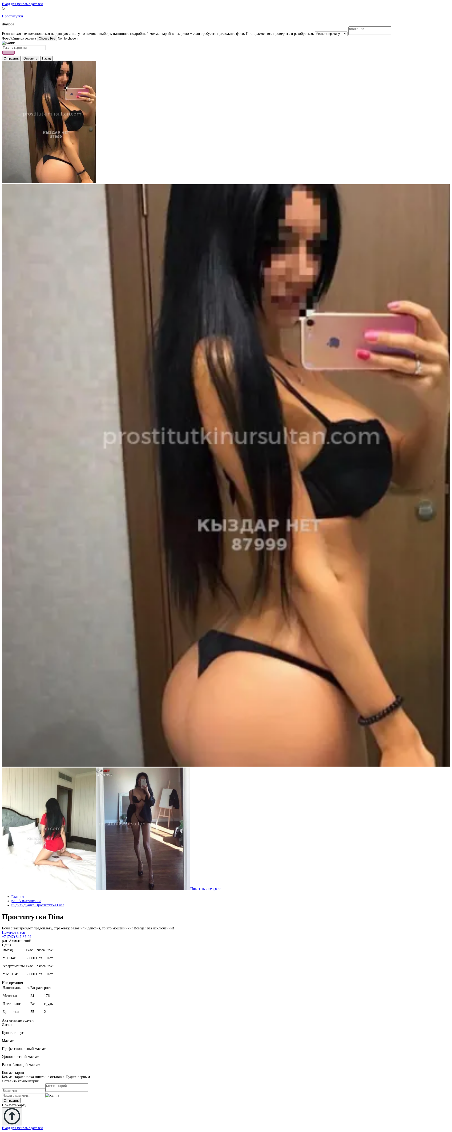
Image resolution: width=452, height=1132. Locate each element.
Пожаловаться (13, 932)
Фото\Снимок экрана (19, 38)
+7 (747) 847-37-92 (16, 937)
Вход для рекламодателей (22, 4)
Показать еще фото (205, 889)
